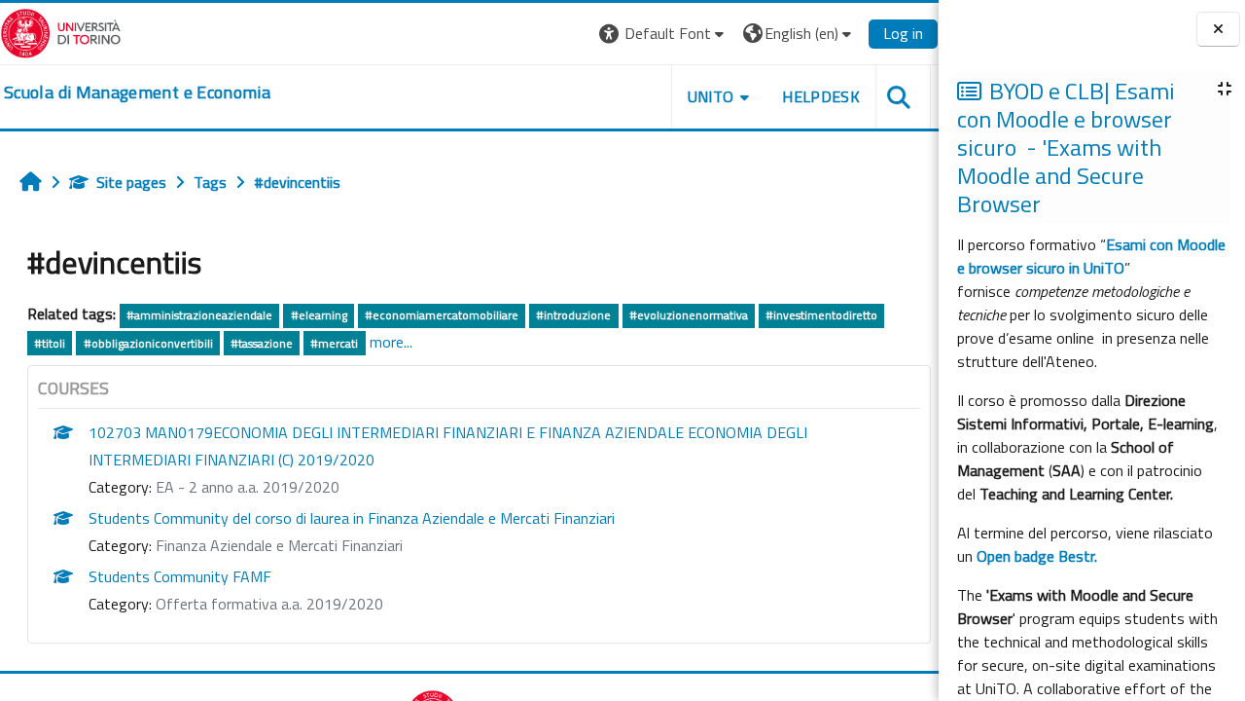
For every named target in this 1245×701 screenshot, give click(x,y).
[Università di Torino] (61, 31)
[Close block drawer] (1218, 30)
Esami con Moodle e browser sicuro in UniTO (1091, 256)
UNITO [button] (711, 96)
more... (391, 341)
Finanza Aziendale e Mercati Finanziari (279, 545)
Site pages (131, 182)
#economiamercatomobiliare (441, 315)
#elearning (319, 315)
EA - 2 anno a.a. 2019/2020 (247, 486)
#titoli (49, 343)
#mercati (334, 343)
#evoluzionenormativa (688, 315)
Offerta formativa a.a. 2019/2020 (269, 603)
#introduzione (573, 315)
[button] (663, 33)
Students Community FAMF (180, 576)
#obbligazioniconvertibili (148, 343)
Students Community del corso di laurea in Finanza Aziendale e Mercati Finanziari (352, 518)
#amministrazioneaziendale (199, 315)
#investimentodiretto (821, 315)
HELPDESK (821, 96)
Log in (903, 33)
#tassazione (262, 343)
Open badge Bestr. (1037, 556)
